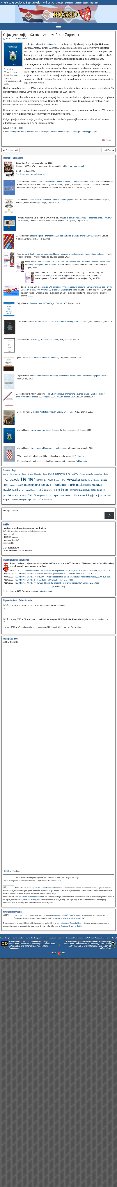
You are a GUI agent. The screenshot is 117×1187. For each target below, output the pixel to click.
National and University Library (71, 923)
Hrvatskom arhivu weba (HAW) (73, 918)
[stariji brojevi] (58, 586)
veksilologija (86, 131)
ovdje (77, 878)
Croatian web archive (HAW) (71, 926)
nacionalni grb (13, 489)
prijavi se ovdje (46, 591)
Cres (45, 474)
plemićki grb (61, 489)
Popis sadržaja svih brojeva (32, 174)
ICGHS (84, 480)
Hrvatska (73, 479)
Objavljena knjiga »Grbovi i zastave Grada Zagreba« (41, 35)
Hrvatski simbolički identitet (46, 358)
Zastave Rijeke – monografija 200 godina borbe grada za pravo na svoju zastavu (65, 236)
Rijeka (23, 495)
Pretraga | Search (10, 510)
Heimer (23, 131)
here (59, 881)
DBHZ (51, 474)
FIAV (5, 479)
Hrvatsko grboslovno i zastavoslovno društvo (27, 2)
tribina (75, 495)
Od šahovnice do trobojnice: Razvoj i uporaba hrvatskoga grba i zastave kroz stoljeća (65, 254)
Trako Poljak (64, 495)
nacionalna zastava (89, 484)
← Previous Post (10, 150)
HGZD (50, 480)
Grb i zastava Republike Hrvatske (45, 448)
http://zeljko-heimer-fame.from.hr (44, 888)
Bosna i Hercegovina (11, 474)
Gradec (13, 131)
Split (56, 495)
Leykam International (44, 44)
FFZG (105, 474)
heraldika (30, 131)
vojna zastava (103, 495)
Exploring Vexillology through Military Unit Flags (52, 412)
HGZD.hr (6, 871)
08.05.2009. (10, 39)
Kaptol (37, 131)
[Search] (109, 515)
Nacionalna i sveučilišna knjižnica (64, 915)
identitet (96, 480)
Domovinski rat (62, 474)
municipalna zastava (49, 131)
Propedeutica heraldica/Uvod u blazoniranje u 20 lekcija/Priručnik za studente (65, 181)
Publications (81, 461)
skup (31, 495)
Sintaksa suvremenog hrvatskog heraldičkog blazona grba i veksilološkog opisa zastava (69, 376)
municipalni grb (64, 131)
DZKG (75, 474)
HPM (63, 480)
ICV (90, 479)
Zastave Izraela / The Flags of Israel (46, 303)
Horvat (56, 480)
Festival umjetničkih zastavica (91, 474)
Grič (18, 131)
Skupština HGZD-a (45, 496)
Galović (15, 479)
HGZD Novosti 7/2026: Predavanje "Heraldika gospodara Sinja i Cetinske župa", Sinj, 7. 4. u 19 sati (55, 574)
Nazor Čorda (30, 490)
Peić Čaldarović (45, 490)
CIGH (113, 947)
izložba (104, 480)
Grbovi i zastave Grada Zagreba (45, 430)
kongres (13, 485)
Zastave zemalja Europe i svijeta (24, 500)
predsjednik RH (98, 490)
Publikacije (22, 39)
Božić (24, 474)
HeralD (17, 878)
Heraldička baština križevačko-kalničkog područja (60, 321)
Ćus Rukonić (45, 499)
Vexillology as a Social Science (44, 339)
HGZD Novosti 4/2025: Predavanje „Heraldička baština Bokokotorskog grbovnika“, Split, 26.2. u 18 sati (57, 583)
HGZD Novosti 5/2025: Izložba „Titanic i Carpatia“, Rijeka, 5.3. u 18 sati (44, 580)
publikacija (75, 131)
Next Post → (108, 150)
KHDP (5, 485)
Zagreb (94, 131)
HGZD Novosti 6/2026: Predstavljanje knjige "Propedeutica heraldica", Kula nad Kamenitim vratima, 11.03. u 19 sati (62, 577)
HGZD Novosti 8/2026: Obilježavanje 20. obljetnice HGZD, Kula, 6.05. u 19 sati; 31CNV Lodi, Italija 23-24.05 (65, 571)
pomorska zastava (80, 490)
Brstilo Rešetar (35, 474)
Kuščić (20, 485)
